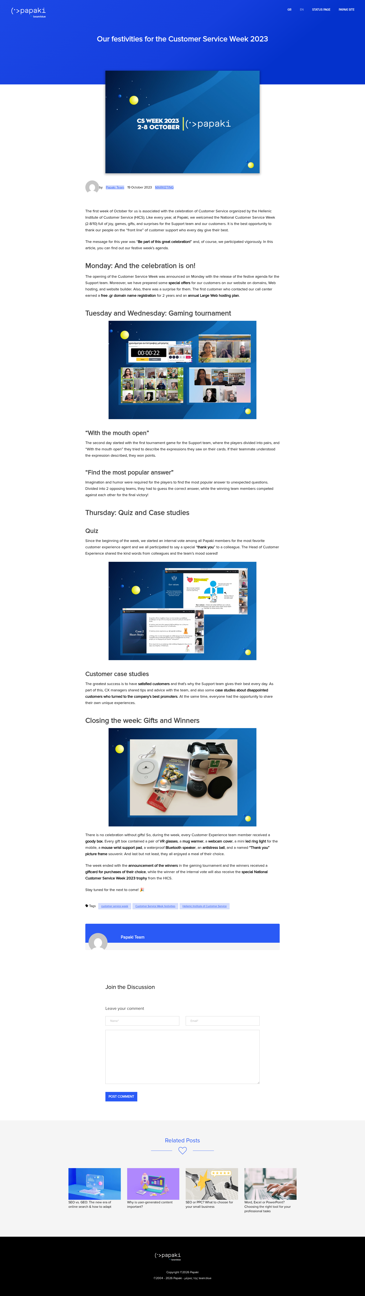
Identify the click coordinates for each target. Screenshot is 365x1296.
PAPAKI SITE (346, 9)
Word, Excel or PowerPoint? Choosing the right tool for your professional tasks (267, 1206)
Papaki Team (115, 187)
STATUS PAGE (321, 9)
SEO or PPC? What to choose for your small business (209, 1204)
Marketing (164, 187)
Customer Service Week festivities (155, 906)
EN (302, 9)
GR (289, 9)
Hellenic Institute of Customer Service (204, 906)
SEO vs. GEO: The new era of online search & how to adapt (89, 1204)
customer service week (114, 906)
